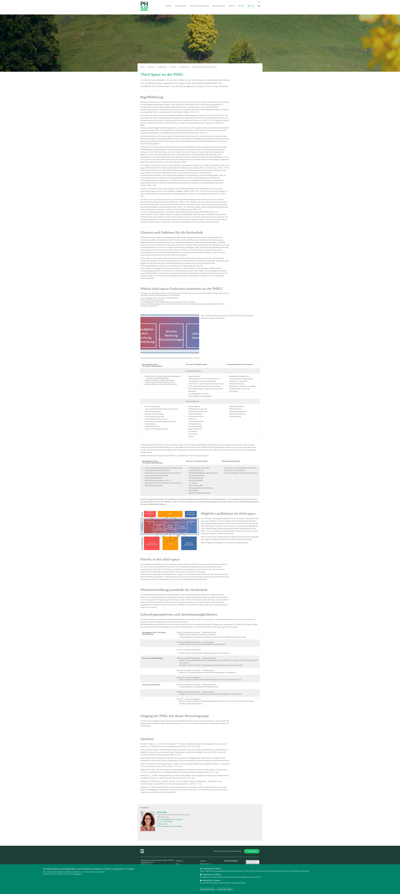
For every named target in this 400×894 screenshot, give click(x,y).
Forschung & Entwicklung (199, 6)
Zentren (241, 6)
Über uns (251, 6)
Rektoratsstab (184, 67)
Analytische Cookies (211, 875)
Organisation (162, 67)
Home (142, 67)
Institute (232, 6)
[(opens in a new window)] (231, 861)
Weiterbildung (180, 6)
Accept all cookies (225, 889)
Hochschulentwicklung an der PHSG (205, 67)
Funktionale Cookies (211, 869)
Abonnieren (251, 851)
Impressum (77, 874)
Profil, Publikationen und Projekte (169, 826)
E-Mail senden (162, 824)
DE (259, 1)
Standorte (179, 861)
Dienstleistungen (218, 6)
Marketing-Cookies (211, 881)
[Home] (142, 853)
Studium (168, 6)
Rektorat (173, 67)
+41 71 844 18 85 (166, 822)
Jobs (177, 864)
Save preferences (207, 889)
